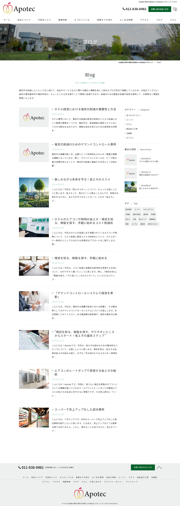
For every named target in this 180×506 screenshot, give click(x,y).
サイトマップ (132, 481)
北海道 (128, 214)
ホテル (129, 124)
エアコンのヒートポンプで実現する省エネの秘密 (85, 372)
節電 (127, 224)
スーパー (130, 119)
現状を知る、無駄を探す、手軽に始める (80, 258)
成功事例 (129, 209)
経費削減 (152, 219)
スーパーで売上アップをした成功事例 (79, 409)
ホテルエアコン (148, 209)
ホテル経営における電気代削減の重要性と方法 (85, 109)
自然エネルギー (153, 224)
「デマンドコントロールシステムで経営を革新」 (83, 295)
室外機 (145, 214)
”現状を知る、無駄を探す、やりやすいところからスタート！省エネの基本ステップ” (84, 334)
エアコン (130, 137)
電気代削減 (136, 214)
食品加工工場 (132, 128)
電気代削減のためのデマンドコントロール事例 (85, 144)
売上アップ (142, 219)
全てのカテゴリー (133, 115)
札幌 (134, 219)
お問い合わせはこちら (159, 9)
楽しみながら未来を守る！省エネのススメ (82, 179)
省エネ (128, 219)
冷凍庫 (153, 214)
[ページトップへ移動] (159, 467)
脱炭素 (142, 224)
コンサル (135, 224)
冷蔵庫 (129, 133)
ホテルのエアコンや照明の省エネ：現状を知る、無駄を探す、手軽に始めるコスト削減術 (83, 221)
